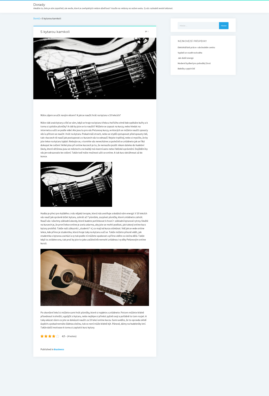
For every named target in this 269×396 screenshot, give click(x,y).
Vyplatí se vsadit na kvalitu (190, 52)
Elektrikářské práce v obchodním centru (196, 47)
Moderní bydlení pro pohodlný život (194, 63)
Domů (36, 18)
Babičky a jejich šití (186, 68)
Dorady (39, 5)
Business (59, 349)
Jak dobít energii (185, 58)
